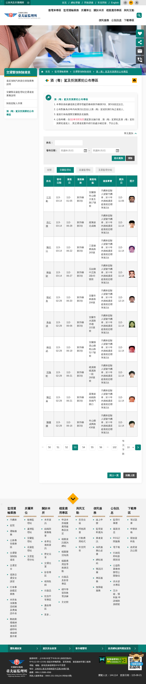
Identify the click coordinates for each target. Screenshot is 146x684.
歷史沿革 (47, 556)
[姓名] (49, 142)
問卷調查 (88, 2)
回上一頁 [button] (114, 475)
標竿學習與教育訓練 (65, 592)
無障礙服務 (99, 589)
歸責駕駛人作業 (14, 103)
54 (83, 447)
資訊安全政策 (49, 648)
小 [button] (125, 2)
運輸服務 (13, 533)
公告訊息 (116, 20)
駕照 (12, 525)
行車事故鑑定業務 (13, 590)
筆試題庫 (133, 521)
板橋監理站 (30, 521)
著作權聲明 (81, 648)
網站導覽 (75, 2)
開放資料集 (133, 540)
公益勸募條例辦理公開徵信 (116, 570)
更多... (47, 614)
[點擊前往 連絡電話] (140, 60)
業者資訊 (99, 540)
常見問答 (102, 2)
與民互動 (129, 10)
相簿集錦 (47, 583)
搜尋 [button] (139, 15)
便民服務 (104, 20)
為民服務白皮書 (99, 550)
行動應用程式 (82, 540)
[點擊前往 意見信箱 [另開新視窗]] (140, 51)
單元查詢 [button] (128, 133)
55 (92, 447)
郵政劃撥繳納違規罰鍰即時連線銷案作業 (13, 627)
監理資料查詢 (99, 530)
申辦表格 (133, 530)
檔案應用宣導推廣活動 (65, 566)
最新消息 (116, 530)
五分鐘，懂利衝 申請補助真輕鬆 (116, 597)
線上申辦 (99, 521)
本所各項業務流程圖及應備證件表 (13, 606)
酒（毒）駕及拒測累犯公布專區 (20, 113)
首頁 (64, 2)
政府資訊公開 (133, 549)
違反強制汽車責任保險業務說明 (20, 82)
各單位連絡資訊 (47, 544)
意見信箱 (82, 521)
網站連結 (99, 561)
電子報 (116, 547)
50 (49, 447)
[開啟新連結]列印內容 (134, 80)
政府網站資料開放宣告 (119, 648)
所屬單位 (86, 10)
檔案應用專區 (114, 10)
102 (114, 447)
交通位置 (47, 565)
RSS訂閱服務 (116, 540)
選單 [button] (73, 498)
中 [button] (131, 2)
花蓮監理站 (84, 170)
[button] (118, 158)
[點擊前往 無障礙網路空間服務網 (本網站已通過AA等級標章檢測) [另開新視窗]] (116, 660)
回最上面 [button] (130, 475)
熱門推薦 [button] (140, 34)
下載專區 (129, 20)
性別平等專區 (47, 598)
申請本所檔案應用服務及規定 (65, 526)
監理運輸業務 (71, 10)
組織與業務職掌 (47, 532)
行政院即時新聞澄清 (116, 556)
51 (58, 447)
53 (75, 447)
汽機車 (13, 519)
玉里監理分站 (105, 170)
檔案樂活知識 (65, 553)
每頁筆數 (123, 447)
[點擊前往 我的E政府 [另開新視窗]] (102, 660)
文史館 (65, 602)
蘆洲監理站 (30, 530)
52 (66, 447)
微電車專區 (54, 10)
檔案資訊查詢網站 (65, 542)
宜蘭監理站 (65, 170)
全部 (49, 170)
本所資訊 (47, 521)
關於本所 (99, 10)
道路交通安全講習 (13, 578)
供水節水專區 (116, 583)
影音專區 (47, 574)
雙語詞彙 (99, 570)
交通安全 (13, 567)
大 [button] (137, 2)
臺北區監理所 (30, 15)
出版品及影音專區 (65, 580)
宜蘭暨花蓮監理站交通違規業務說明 (20, 94)
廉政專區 (47, 607)
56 (101, 447)
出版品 (47, 590)
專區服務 (99, 580)
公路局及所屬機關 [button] (15, 2)
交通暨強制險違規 (82, 71)
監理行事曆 (116, 521)
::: (1, 1)
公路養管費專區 (13, 543)
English (115, 2)
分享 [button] (140, 42)
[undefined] (52, 150)
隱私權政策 (16, 648)
